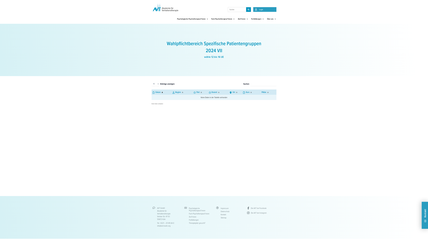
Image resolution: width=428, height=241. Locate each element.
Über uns (270, 19)
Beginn (178, 92)
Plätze (264, 92)
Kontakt (223, 214)
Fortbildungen (256, 19)
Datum (158, 92)
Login (261, 9)
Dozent (214, 92)
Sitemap (223, 217)
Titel (198, 92)
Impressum (225, 208)
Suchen (246, 84)
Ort (234, 92)
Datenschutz (225, 211)
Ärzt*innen (242, 19)
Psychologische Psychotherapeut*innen (191, 19)
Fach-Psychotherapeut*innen (221, 19)
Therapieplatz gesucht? (197, 223)
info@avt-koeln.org (163, 225)
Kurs (247, 92)
